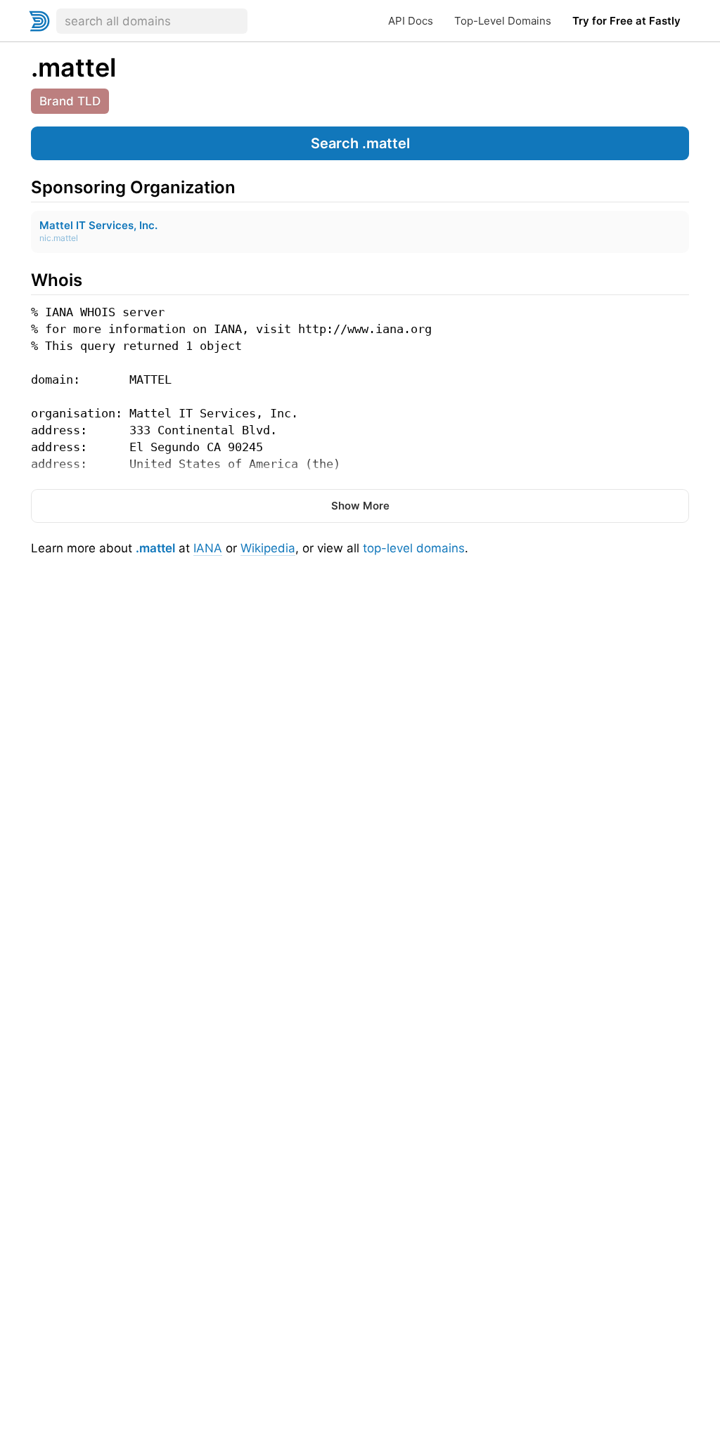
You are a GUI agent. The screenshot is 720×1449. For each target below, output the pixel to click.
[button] (360, 143)
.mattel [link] (73, 67)
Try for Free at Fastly (626, 20)
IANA (207, 548)
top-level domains (414, 548)
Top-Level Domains (502, 20)
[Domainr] (39, 21)
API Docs (410, 20)
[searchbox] (152, 21)
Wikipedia (267, 548)
